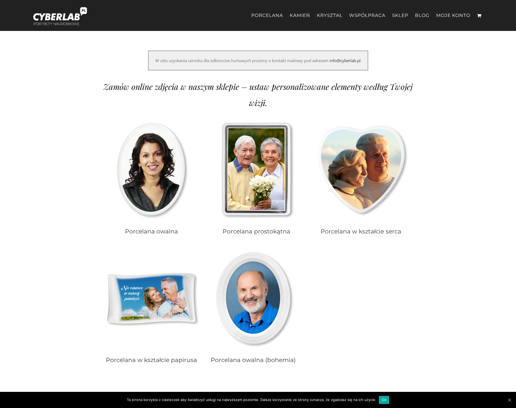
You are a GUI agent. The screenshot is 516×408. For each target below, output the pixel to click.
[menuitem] (270, 15)
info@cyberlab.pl (345, 60)
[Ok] (509, 400)
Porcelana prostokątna (256, 231)
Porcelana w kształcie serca (361, 231)
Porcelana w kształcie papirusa (151, 359)
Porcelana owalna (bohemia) (253, 359)
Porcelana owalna (151, 231)
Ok (384, 400)
